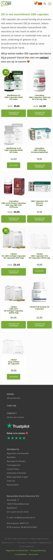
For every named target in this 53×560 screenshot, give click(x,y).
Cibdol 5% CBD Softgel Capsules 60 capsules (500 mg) (14, 256)
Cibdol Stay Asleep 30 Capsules (13, 362)
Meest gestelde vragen (17, 477)
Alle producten (13, 398)
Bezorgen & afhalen (16, 461)
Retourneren (13, 484)
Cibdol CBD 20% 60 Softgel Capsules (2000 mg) (13, 310)
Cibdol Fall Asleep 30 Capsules (39, 308)
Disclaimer (33, 554)
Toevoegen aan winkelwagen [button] (13, 113)
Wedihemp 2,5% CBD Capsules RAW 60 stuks (13, 150)
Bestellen (11, 457)
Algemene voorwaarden (18, 453)
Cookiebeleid (21, 554)
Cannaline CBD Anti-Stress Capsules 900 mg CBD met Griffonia (13, 204)
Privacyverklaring (38, 550)
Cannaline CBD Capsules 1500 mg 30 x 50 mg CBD (39, 97)
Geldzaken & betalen (16, 473)
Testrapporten (13, 465)
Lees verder (13, 165)
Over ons (11, 480)
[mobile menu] (50, 4)
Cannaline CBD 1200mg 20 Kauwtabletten (39, 150)
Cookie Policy (13, 469)
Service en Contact (15, 417)
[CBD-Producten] (6, 4)
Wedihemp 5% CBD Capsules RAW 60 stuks (13, 97)
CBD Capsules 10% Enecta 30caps (39, 203)
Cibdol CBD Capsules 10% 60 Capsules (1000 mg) (39, 256)
